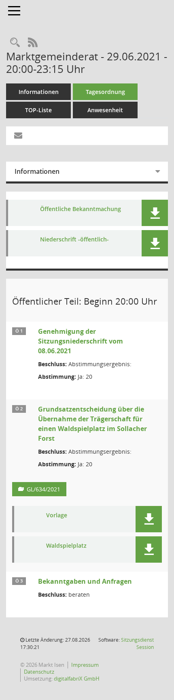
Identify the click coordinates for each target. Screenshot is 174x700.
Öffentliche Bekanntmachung (80, 209)
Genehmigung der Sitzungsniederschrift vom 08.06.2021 (80, 341)
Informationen (39, 92)
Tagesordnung (105, 92)
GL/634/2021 (43, 489)
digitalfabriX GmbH (77, 678)
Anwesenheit (105, 110)
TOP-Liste (38, 110)
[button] (155, 213)
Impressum (85, 664)
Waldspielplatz (66, 545)
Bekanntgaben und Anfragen (85, 581)
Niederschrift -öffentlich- (74, 239)
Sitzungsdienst (137, 643)
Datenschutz (39, 671)
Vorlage (56, 515)
